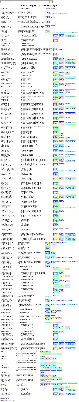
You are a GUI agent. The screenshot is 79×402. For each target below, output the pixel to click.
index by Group (7, 1)
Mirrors (44, 1)
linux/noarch (47, 8)
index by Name (39, 1)
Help (51, 1)
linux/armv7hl (58, 32)
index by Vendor (23, 1)
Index (2, 1)
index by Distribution (15, 1)
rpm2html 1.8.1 (8, 398)
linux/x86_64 (64, 13)
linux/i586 (75, 32)
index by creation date (31, 1)
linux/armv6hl (70, 32)
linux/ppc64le (47, 13)
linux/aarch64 (58, 13)
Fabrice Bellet (3, 400)
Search (47, 1)
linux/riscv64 (47, 31)
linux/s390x (53, 13)
